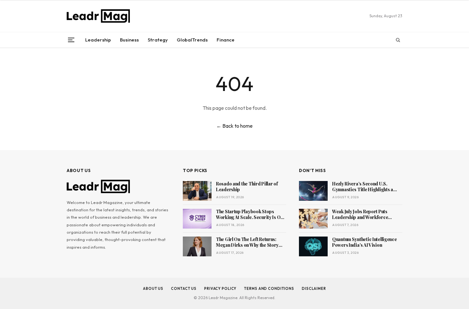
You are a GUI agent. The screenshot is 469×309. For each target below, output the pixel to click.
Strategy (158, 40)
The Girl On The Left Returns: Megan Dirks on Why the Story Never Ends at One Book (247, 243)
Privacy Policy (220, 288)
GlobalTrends (192, 40)
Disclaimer (314, 288)
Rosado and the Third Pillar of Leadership (247, 187)
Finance (225, 40)
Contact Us (184, 288)
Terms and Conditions (269, 288)
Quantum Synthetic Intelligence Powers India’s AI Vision (364, 242)
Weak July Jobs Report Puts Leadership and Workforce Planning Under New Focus (360, 215)
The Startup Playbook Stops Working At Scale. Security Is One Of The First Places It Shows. (251, 215)
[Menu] (71, 39)
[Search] (397, 39)
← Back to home (234, 126)
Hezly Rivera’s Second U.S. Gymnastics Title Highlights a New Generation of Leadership (364, 187)
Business (129, 40)
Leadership (98, 40)
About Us (153, 288)
